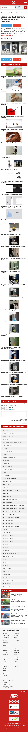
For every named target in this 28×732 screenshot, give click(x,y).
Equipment (5, 654)
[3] (5, 608)
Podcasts (16, 661)
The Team (16, 666)
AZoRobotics (6, 635)
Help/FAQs (16, 664)
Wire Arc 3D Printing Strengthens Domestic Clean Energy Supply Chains (19, 615)
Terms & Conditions (7, 679)
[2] (5, 601)
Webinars (16, 649)
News (4, 649)
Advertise (5, 677)
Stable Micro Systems (6, 35)
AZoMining (5, 642)
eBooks (4, 657)
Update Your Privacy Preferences (14, 728)
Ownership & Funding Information (8, 686)
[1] (5, 595)
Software (5, 666)
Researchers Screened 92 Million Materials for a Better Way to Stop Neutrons (19, 594)
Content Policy (6, 684)
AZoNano (5, 633)
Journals (5, 664)
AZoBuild (5, 640)
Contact (5, 675)
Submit (24, 422)
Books (4, 656)
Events (4, 661)
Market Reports (17, 652)
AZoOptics (5, 639)
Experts (15, 663)
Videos (4, 659)
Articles (5, 650)
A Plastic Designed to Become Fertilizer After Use (18, 600)
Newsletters (6, 673)
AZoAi (15, 637)
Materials (16, 654)
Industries (16, 657)
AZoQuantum (17, 635)
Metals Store (6, 663)
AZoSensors (16, 633)
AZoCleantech (6, 637)
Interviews (16, 650)
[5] (5, 622)
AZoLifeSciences (17, 640)
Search (4, 670)
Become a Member (7, 672)
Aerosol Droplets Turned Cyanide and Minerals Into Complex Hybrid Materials (18, 622)
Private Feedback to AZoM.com (19, 420)
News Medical (17, 639)
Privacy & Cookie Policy (8, 680)
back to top (23, 691)
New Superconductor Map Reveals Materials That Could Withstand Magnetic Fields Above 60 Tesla (18, 609)
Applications (17, 656)
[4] (5, 615)
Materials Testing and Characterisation (15, 12)
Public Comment (23, 419)
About (4, 668)
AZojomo (16, 659)
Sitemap (5, 682)
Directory (5, 652)
